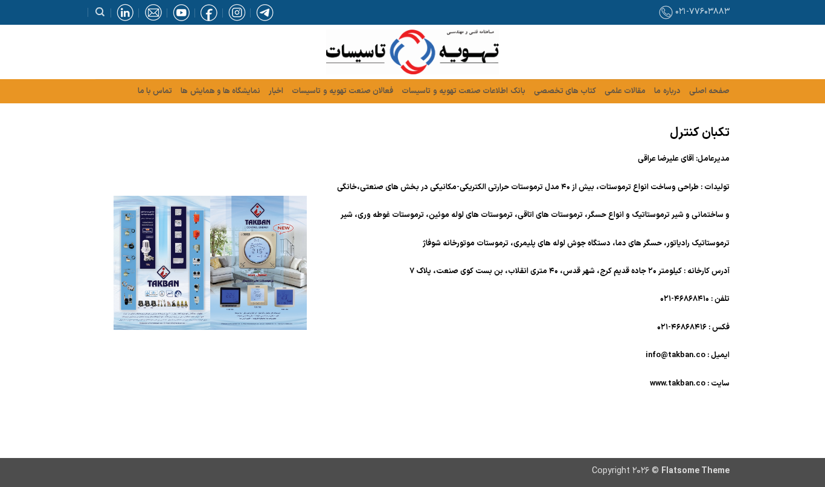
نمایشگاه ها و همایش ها (220, 91)
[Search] (99, 12)
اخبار (276, 91)
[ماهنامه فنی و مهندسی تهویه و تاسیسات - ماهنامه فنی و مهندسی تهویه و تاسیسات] (412, 52)
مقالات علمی (625, 91)
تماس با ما (155, 91)
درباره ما (667, 91)
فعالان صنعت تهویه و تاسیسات (342, 91)
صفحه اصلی (709, 91)
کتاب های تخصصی (565, 91)
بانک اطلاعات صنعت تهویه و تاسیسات (463, 91)
